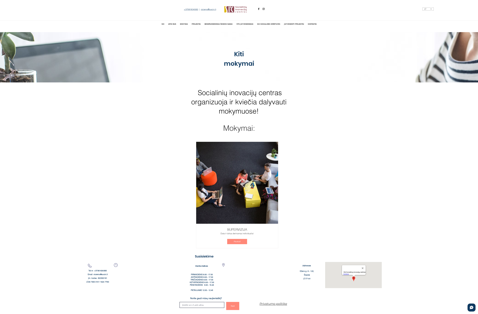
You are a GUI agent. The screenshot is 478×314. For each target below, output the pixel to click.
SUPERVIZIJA (237, 230)
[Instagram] (263, 8)
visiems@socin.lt (208, 9)
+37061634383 (191, 9)
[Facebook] (258, 8)
